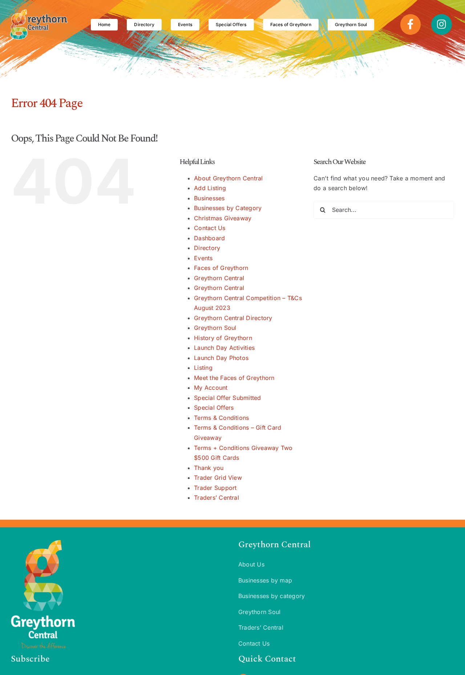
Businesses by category (271, 596)
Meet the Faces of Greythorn (234, 377)
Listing (203, 367)
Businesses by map (265, 580)
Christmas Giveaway (222, 218)
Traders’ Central (216, 497)
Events (203, 258)
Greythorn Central (219, 278)
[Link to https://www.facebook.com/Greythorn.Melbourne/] (410, 24)
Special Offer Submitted (227, 397)
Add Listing (210, 188)
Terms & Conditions (221, 417)
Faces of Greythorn (221, 267)
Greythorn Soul (215, 327)
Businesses (209, 198)
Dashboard (209, 238)
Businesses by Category (228, 208)
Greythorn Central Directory (233, 318)
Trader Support (215, 487)
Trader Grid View (218, 477)
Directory (207, 247)
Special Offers (214, 407)
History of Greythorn (223, 337)
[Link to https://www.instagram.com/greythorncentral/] (441, 24)
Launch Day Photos (221, 357)
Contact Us (209, 228)
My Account (210, 387)
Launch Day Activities (224, 347)
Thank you (208, 467)
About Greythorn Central (228, 178)
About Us (251, 564)
